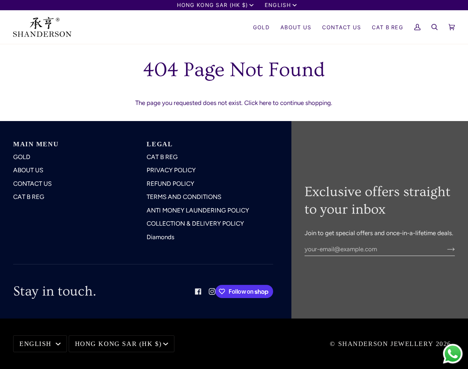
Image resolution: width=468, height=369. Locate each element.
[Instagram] (212, 291)
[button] (296, 27)
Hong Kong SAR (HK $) (212, 5)
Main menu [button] (35, 144)
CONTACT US (32, 183)
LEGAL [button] (160, 144)
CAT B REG (28, 196)
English (278, 5)
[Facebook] (198, 291)
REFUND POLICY (170, 183)
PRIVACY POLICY (171, 170)
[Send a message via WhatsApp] (452, 353)
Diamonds (160, 237)
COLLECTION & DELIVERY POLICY (195, 223)
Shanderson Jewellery (386, 343)
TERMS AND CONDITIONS (184, 196)
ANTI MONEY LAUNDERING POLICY (198, 210)
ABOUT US (28, 170)
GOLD (21, 157)
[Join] (445, 249)
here (265, 102)
